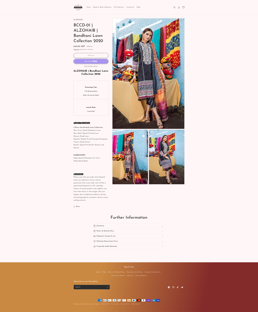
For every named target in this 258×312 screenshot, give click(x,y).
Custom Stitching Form (153, 272)
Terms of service (125, 304)
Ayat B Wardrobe (83, 304)
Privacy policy (115, 304)
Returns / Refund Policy (116, 272)
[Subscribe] (107, 287)
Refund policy (105, 304)
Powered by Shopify (94, 304)
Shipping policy (136, 304)
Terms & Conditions (118, 275)
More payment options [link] (91, 66)
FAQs (104, 272)
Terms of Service (141, 275)
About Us (130, 275)
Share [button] (78, 206)
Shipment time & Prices (135, 272)
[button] (174, 7)
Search (98, 272)
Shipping (76, 49)
